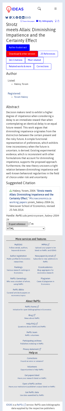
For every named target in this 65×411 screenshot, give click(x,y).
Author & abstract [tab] (18, 47)
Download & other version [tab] (22, 54)
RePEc (20, 405)
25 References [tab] (48, 54)
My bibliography (45, 21)
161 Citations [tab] (15, 60)
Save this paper (29, 21)
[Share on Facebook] (17, 17)
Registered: (14, 93)
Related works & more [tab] (20, 66)
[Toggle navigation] (39, 9)
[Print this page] (29, 17)
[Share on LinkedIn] (23, 17)
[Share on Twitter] (13, 17)
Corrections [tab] (43, 66)
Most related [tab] (34, 60)
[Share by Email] (26, 17)
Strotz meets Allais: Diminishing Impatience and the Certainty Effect (31, 194)
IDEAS (9, 405)
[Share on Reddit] (20, 17)
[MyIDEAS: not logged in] (56, 21)
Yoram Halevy (21, 97)
